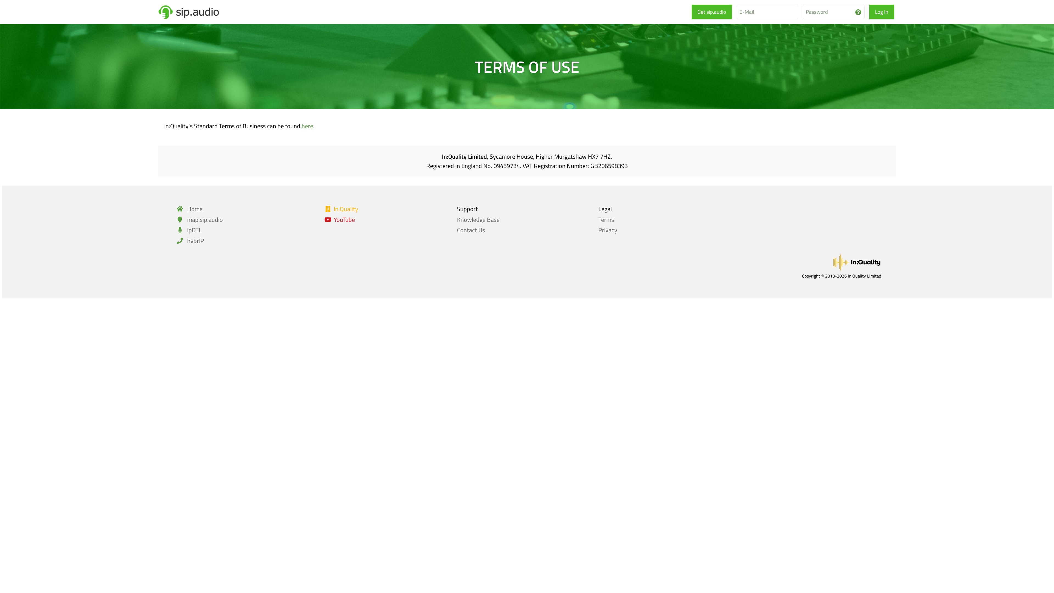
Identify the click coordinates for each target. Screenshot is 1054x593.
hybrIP (195, 240)
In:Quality (346, 209)
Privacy (607, 230)
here (307, 126)
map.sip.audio (204, 219)
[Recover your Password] (858, 12)
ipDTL (194, 230)
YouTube (344, 219)
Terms (606, 219)
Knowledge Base (478, 219)
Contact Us (471, 230)
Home (194, 209)
